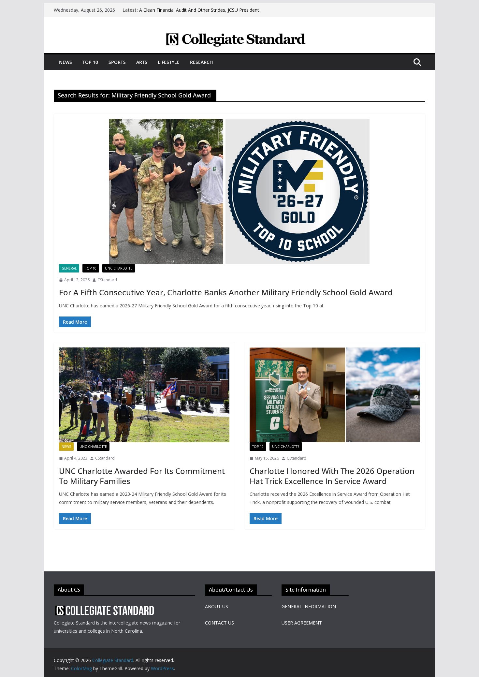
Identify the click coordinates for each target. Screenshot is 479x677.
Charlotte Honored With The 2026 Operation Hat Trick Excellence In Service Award (332, 475)
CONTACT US (219, 623)
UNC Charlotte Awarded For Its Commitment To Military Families (142, 475)
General (69, 268)
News (65, 62)
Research (201, 62)
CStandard (107, 280)
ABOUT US (216, 606)
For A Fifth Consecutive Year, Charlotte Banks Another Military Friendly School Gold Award (226, 292)
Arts (141, 62)
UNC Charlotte (118, 268)
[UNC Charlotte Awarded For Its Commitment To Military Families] (144, 394)
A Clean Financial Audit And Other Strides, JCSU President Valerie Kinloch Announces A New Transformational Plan (199, 13)
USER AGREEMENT (302, 623)
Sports (117, 62)
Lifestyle (169, 62)
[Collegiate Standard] (239, 36)
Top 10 (90, 62)
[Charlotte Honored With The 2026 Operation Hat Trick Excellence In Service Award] (335, 394)
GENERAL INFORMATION (309, 606)
